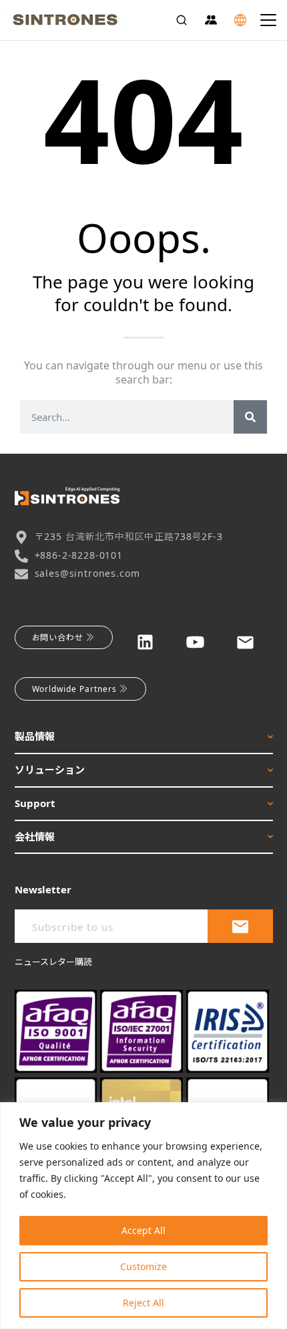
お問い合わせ (58, 637)
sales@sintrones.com (87, 573)
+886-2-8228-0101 (79, 555)
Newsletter (43, 889)
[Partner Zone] (211, 20)
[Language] (240, 20)
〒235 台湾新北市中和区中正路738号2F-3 (129, 536)
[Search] (182, 20)
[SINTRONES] (65, 20)
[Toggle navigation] (268, 20)
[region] (143, 1215)
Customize (143, 1266)
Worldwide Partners (74, 689)
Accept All (143, 1230)
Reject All (143, 1302)
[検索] (250, 417)
